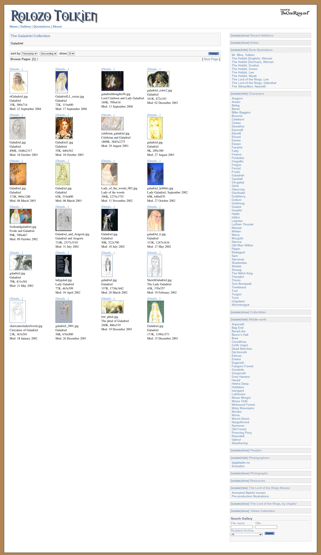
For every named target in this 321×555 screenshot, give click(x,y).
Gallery (25, 26)
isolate (235, 35)
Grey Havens (241, 376)
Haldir (236, 214)
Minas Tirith (240, 401)
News (14, 26)
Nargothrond (240, 422)
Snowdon (238, 466)
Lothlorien (238, 394)
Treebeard (239, 287)
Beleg (236, 105)
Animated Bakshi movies (249, 492)
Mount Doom (241, 418)
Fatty (235, 151)
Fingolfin (237, 161)
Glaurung (238, 189)
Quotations (41, 26)
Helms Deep (240, 383)
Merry (236, 235)
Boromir (237, 116)
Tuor (235, 290)
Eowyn (236, 144)
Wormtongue (241, 304)
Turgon (237, 294)
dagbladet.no (241, 462)
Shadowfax (239, 262)
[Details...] (16, 69)
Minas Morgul (241, 397)
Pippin (236, 249)
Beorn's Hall (240, 334)
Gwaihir (237, 210)
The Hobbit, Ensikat (245, 65)
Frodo (236, 172)
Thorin (236, 280)
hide (244, 50)
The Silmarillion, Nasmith (249, 86)
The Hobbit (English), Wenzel (252, 58)
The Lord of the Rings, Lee (250, 79)
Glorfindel (238, 193)
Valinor (236, 439)
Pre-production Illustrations (250, 496)
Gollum (237, 200)
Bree (235, 338)
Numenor (238, 425)
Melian (236, 231)
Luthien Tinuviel (242, 224)
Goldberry (238, 196)
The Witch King (242, 273)
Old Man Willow (242, 245)
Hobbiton (238, 387)
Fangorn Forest (242, 366)
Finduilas (238, 158)
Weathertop (240, 443)
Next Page (211, 59)
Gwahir (237, 207)
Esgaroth (238, 362)
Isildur (236, 217)
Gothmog (238, 203)
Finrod (236, 168)
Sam (235, 255)
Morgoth (237, 238)
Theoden (238, 276)
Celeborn (238, 119)
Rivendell (238, 436)
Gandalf (237, 179)
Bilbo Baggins (241, 112)
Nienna (237, 242)
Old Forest (239, 429)
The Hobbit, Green (244, 69)
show (245, 35)
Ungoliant (238, 301)
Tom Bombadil (241, 283)
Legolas (237, 221)
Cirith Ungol (240, 345)
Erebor (236, 359)
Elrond (236, 137)
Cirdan (236, 123)
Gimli (235, 186)
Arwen (236, 102)
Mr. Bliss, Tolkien (243, 55)
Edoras (237, 355)
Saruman (238, 259)
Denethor (238, 126)
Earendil (237, 130)
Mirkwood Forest (243, 404)
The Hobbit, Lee (243, 72)
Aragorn (237, 98)
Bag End (237, 327)
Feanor (237, 154)
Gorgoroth (239, 373)
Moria (236, 415)
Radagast (238, 252)
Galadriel (238, 175)
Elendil (236, 133)
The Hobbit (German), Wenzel (252, 62)
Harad (236, 380)
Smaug (237, 269)
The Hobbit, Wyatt (244, 76)
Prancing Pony (242, 432)
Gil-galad (238, 182)
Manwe (237, 228)
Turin (235, 297)
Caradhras (239, 341)
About (57, 26)
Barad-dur (239, 331)
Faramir (237, 147)
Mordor (237, 411)
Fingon (236, 165)
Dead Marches (242, 348)
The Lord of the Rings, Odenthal (254, 83)
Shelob (236, 266)
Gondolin (238, 369)
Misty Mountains (243, 408)
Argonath (238, 324)
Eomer (236, 140)
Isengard (238, 390)
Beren (236, 109)
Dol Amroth (239, 352)
